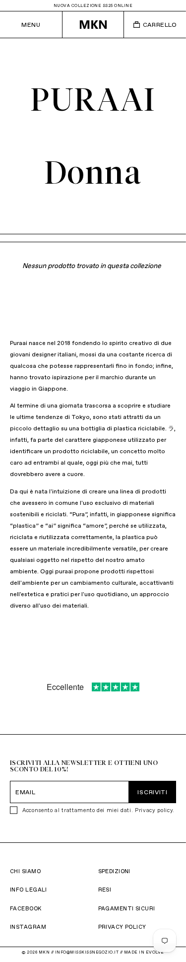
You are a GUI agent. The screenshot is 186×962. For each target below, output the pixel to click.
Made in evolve (144, 952)
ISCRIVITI (152, 792)
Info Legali (28, 889)
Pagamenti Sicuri (126, 908)
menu (30, 24)
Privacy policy (154, 810)
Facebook (26, 908)
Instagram (28, 926)
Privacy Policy (122, 926)
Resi (105, 889)
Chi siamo (25, 871)
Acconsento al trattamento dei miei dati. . (98, 810)
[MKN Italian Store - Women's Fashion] (93, 24)
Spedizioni (114, 871)
